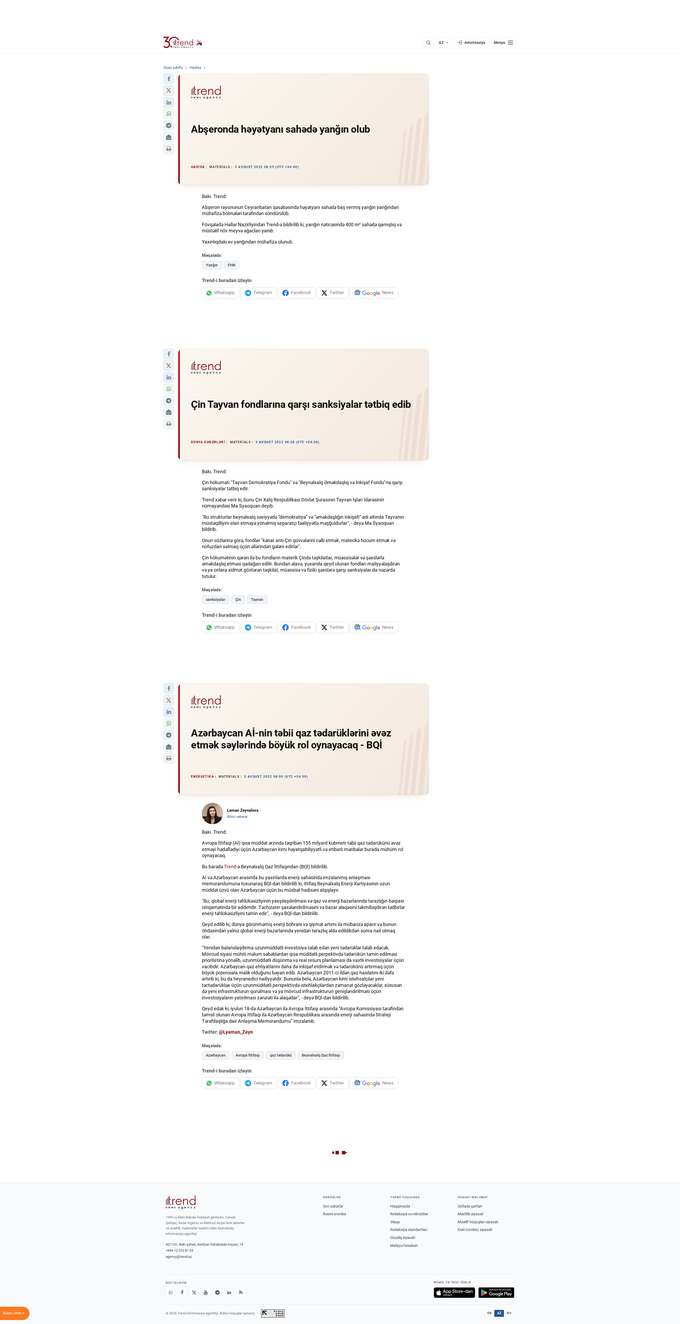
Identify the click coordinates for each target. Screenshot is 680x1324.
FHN (231, 265)
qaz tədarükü (281, 1055)
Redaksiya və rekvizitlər (409, 1214)
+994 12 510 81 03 (179, 1250)
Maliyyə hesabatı (404, 1245)
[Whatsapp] (170, 1292)
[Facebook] (182, 1292)
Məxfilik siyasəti (470, 1214)
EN (489, 1313)
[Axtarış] (428, 42)
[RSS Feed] (240, 1292)
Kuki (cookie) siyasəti (475, 1229)
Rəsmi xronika (334, 1214)
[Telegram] (217, 1292)
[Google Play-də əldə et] (496, 1292)
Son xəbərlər (333, 1206)
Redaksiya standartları (408, 1229)
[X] (194, 1292)
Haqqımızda (400, 1206)
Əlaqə (395, 1222)
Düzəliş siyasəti (402, 1237)
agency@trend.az (179, 1257)
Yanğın (212, 265)
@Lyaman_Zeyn (236, 1032)
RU (509, 1313)
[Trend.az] (183, 42)
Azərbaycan (216, 1055)
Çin (238, 599)
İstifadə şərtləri (470, 1206)
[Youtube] (205, 1292)
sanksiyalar (215, 599)
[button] (169, 79)
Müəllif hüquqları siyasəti (478, 1222)
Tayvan (257, 599)
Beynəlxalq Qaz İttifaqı (321, 1055)
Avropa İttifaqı (248, 1055)
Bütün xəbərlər (237, 817)
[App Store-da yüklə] (454, 1292)
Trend (230, 866)
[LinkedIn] (229, 1292)
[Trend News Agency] (181, 1202)
